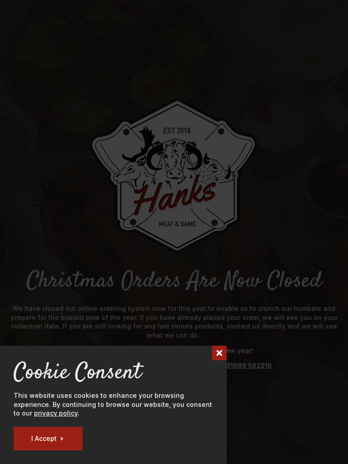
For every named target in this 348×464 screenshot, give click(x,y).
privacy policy (55, 413)
